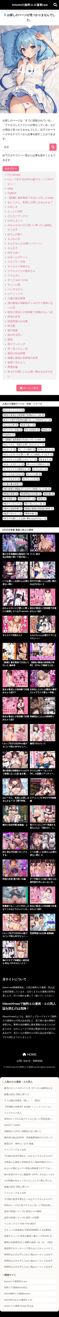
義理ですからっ (16, 362)
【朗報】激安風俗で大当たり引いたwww (30, 197)
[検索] (52, 147)
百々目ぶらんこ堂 (18, 348)
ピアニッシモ (15, 293)
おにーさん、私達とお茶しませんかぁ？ (30, 202)
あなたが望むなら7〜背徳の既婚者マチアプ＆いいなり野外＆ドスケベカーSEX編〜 (30, 1168)
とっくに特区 (15, 211)
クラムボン (14, 275)
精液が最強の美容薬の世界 (23, 358)
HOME (31, 1054)
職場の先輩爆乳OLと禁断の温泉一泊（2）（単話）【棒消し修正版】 (30, 1242)
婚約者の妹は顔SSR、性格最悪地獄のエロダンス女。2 (30, 1137)
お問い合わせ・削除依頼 (29, 1061)
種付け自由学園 (16, 353)
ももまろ (13, 248)
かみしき (13, 206)
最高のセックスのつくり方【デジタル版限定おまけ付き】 (30, 1088)
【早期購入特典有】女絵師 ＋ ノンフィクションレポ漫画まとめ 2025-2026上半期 (30, 1107)
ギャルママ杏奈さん (19, 266)
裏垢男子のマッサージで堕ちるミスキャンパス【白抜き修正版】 (30, 1248)
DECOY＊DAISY (12, 1125)
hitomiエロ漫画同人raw (15, 1281)
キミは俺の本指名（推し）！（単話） (23, 1100)
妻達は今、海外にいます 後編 (18, 1143)
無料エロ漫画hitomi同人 (16, 1287)
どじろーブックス (18, 216)
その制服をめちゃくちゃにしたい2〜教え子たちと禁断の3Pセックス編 (30, 1180)
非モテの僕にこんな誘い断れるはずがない (25, 518)
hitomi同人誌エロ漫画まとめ (18, 1300)
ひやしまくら (15, 220)
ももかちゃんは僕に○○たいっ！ (25, 243)
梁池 (10, 339)
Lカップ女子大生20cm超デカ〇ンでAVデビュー (27, 420)
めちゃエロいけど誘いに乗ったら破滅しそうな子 (28, 454)
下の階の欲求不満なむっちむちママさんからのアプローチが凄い (30, 1156)
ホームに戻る (30, 388)
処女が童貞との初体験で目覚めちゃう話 (30, 312)
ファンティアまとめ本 (15, 1150)
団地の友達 (14, 316)
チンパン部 (14, 284)
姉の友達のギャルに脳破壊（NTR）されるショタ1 (29, 1174)
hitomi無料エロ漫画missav (17, 1293)
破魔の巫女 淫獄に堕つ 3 (16, 1094)
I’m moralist (14, 174)
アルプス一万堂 (16, 261)
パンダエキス (15, 289)
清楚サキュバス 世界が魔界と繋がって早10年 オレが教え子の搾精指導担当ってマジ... (30, 1236)
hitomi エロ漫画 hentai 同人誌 (19, 1306)
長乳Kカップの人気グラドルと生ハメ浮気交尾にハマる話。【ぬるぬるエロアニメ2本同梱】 (30, 1119)
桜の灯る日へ (15, 335)
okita (10, 188)
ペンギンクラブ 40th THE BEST (20, 1224)
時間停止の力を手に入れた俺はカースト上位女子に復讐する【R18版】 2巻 (30, 1261)
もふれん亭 (14, 239)
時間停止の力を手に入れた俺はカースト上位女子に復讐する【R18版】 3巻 (30, 1267)
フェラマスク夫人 (13, 1113)
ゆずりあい (14, 252)
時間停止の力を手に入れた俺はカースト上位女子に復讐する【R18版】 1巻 (30, 1254)
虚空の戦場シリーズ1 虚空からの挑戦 (22, 1211)
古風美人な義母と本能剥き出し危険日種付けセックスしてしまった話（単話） (30, 1162)
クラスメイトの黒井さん (21, 271)
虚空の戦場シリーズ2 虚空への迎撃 (21, 1217)
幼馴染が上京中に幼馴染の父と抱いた (23, 1131)
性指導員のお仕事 (18, 321)
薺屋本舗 (13, 367)
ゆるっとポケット (18, 257)
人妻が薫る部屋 (16, 298)
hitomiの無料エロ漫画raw (30, 4)
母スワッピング (16, 344)
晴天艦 (11, 325)
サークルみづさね (18, 280)
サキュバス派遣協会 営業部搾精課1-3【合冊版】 (28, 1230)
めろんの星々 (15, 234)
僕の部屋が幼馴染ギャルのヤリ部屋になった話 (27, 489)
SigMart (12, 193)
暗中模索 (13, 330)
